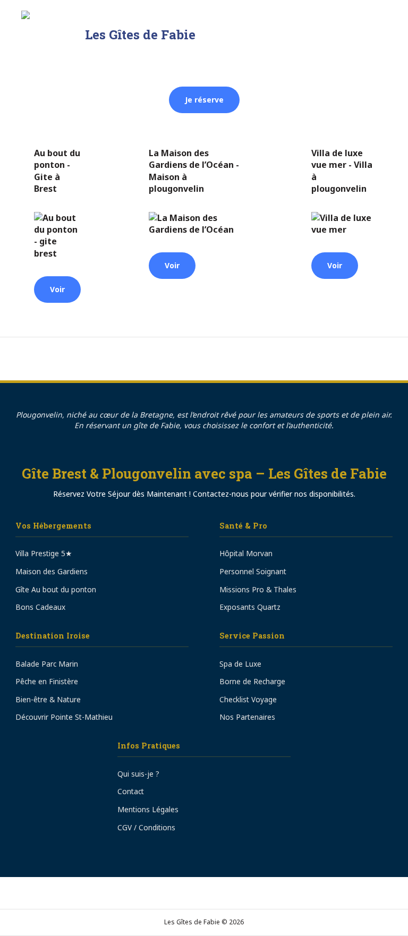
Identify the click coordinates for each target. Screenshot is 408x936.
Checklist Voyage (248, 699)
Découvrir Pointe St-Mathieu (64, 717)
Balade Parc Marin (46, 664)
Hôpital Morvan (246, 553)
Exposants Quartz (249, 607)
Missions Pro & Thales (257, 589)
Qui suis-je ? (138, 774)
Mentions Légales (147, 809)
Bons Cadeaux (40, 607)
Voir (57, 289)
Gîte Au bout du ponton (55, 589)
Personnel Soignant (252, 571)
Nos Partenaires (247, 717)
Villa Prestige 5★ (43, 553)
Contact (130, 791)
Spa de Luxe (240, 664)
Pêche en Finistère (46, 681)
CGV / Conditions (146, 827)
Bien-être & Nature (48, 699)
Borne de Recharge (252, 681)
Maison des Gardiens (51, 571)
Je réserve (204, 100)
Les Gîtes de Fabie (140, 34)
